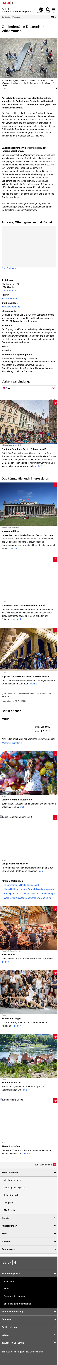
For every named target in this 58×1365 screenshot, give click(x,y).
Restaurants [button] (8, 1249)
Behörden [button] (7, 1319)
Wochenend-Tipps (11, 1018)
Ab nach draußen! (11, 1146)
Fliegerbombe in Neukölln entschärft (21, 885)
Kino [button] (4, 1233)
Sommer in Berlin (11, 1082)
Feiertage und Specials (15, 1187)
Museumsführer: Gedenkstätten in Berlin (23, 605)
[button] (53, 17)
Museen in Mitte (10, 531)
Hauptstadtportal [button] (11, 1273)
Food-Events (8, 954)
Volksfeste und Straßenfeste (17, 799)
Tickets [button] (5, 1218)
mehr (37, 466)
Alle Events (9, 1210)
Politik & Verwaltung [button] (12, 1311)
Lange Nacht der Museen (15, 863)
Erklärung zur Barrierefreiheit (17, 1304)
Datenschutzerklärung (14, 1296)
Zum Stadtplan (9, 268)
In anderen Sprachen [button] (13, 1343)
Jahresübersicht (11, 1195)
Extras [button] (5, 1335)
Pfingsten (8, 1203)
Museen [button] (6, 1241)
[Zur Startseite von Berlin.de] (10, 1265)
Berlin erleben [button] (9, 1327)
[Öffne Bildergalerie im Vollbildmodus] (56, 88)
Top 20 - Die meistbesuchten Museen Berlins (25, 676)
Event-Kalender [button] (10, 1172)
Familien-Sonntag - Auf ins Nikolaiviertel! (24, 449)
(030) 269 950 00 (10, 298)
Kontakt (7, 1289)
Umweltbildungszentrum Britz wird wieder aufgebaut (29, 889)
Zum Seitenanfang (43, 1165)
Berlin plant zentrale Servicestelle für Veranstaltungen (29, 893)
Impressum (9, 1281)
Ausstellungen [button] (9, 1226)
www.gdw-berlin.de (11, 307)
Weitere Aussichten (11, 743)
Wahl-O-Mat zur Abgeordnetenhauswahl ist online (27, 898)
